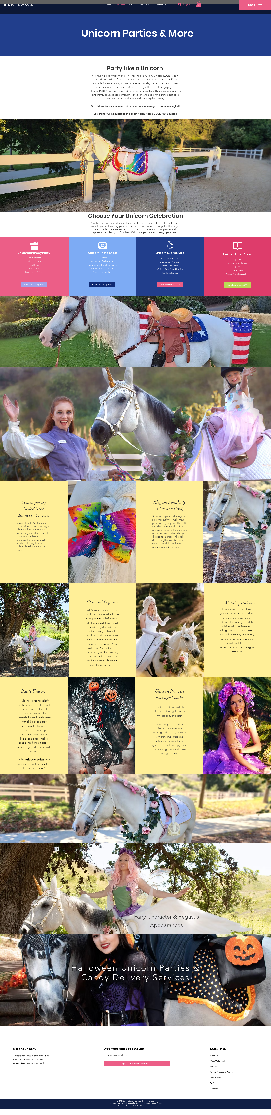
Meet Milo (215, 1055)
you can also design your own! (160, 232)
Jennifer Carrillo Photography (141, 1103)
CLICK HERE (161, 113)
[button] (198, 4)
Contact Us (215, 1088)
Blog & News (216, 1077)
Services (214, 1066)
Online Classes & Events (221, 1072)
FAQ (212, 1083)
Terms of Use (149, 1101)
